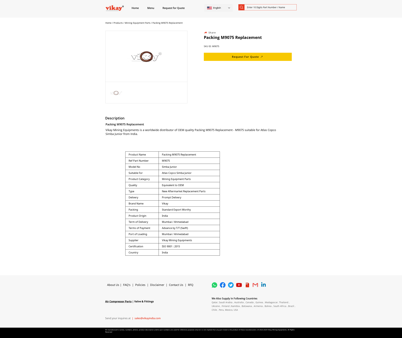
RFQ (190, 285)
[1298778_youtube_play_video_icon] (239, 285)
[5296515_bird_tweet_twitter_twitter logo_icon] (231, 285)
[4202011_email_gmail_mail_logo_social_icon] (255, 285)
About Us (113, 285)
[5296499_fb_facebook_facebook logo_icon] (222, 285)
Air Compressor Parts (118, 301)
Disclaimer (158, 285)
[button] (154, 8)
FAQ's (126, 285)
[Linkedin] (263, 285)
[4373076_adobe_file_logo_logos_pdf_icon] (247, 285)
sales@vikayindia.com (148, 318)
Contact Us (176, 285)
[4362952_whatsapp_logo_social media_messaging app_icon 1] (214, 285)
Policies (140, 285)
